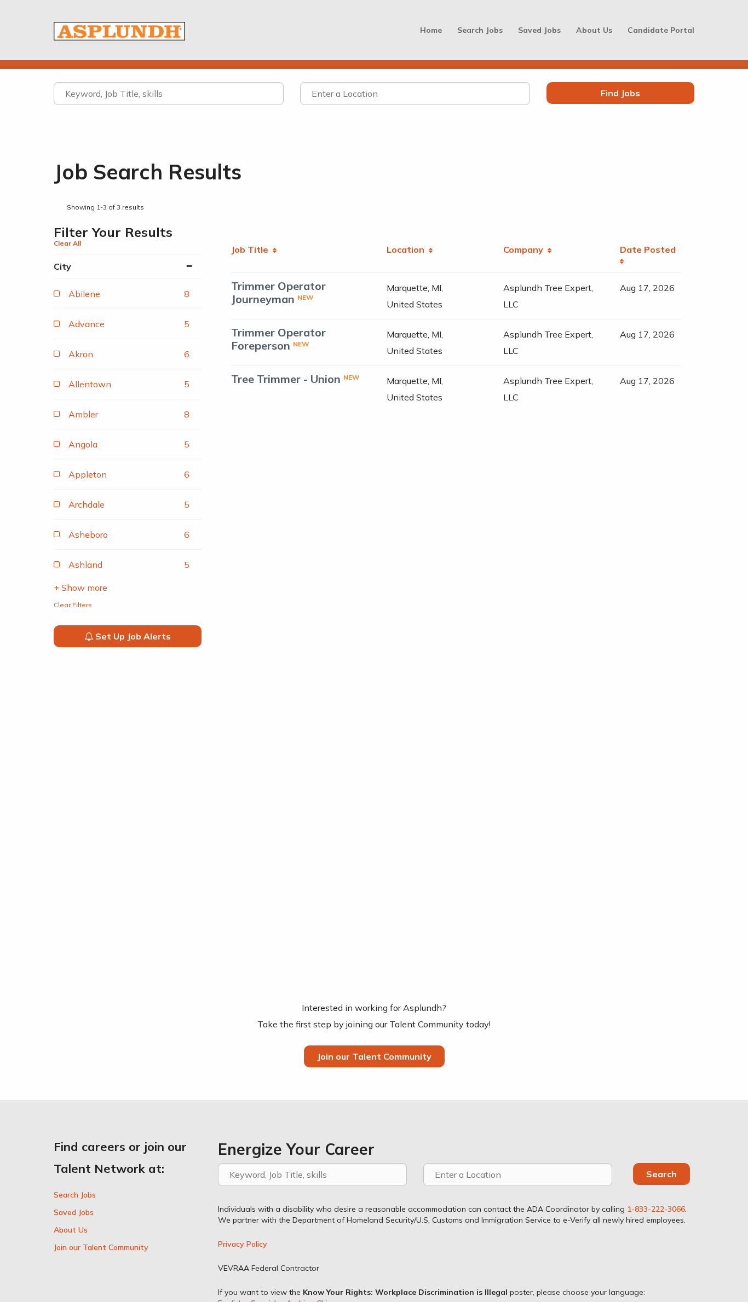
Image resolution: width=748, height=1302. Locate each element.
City (62, 266)
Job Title (252, 249)
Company (525, 249)
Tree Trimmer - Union (286, 379)
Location (408, 249)
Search (661, 1174)
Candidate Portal (661, 30)
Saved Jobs (539, 30)
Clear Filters (73, 605)
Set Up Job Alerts (132, 636)
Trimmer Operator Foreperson (278, 339)
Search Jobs (480, 30)
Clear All (67, 243)
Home (431, 30)
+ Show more (80, 587)
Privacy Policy (242, 1244)
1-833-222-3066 (656, 1209)
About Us (594, 30)
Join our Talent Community (374, 1056)
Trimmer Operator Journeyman (278, 292)
